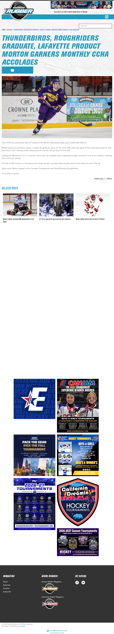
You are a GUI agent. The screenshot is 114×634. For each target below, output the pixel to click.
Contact (6, 588)
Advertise (6, 585)
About (5, 582)
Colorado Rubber (18, 11)
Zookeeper (22, 626)
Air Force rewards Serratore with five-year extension (54, 219)
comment (12, 70)
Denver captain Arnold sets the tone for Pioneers (90, 219)
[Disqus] (57, 266)
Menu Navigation (107, 16)
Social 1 (83, 583)
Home (3, 30)
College (9, 30)
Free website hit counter (57, 633)
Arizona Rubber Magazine (52, 582)
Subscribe (7, 592)
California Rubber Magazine (53, 597)
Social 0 (77, 583)
